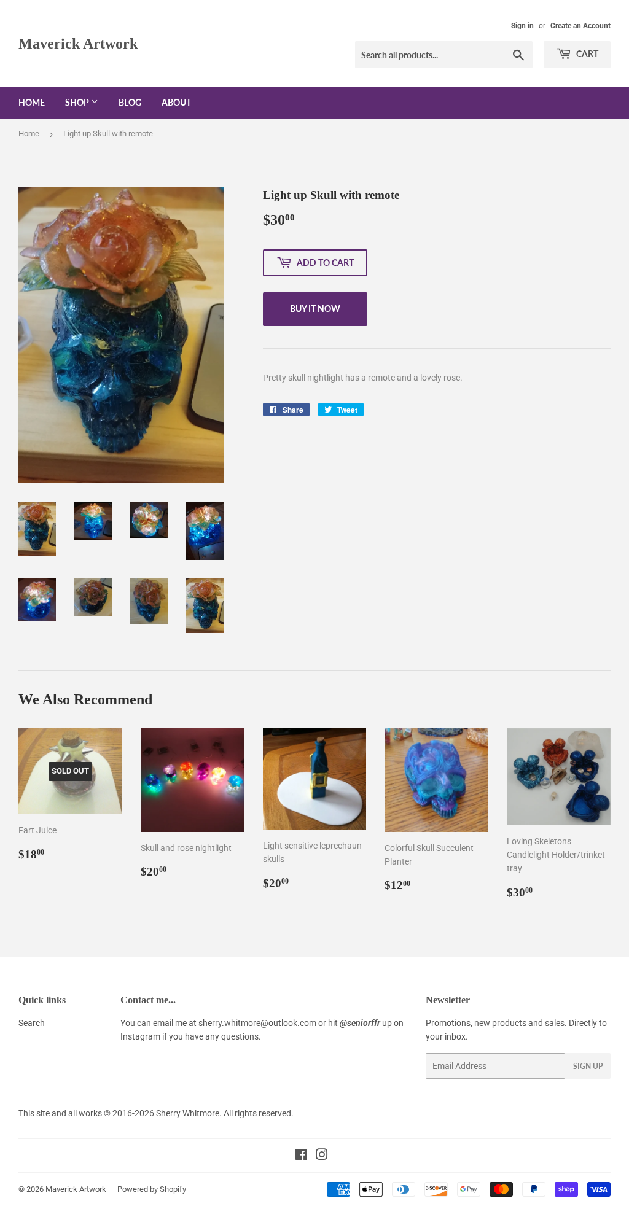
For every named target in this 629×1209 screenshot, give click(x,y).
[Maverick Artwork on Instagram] (322, 1156)
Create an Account (580, 25)
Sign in (522, 25)
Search (31, 1023)
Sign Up (588, 1066)
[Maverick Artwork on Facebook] (301, 1156)
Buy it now (315, 308)
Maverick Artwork (78, 43)
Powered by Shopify (151, 1189)
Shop (78, 102)
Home (31, 102)
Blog (130, 102)
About (176, 102)
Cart (586, 54)
